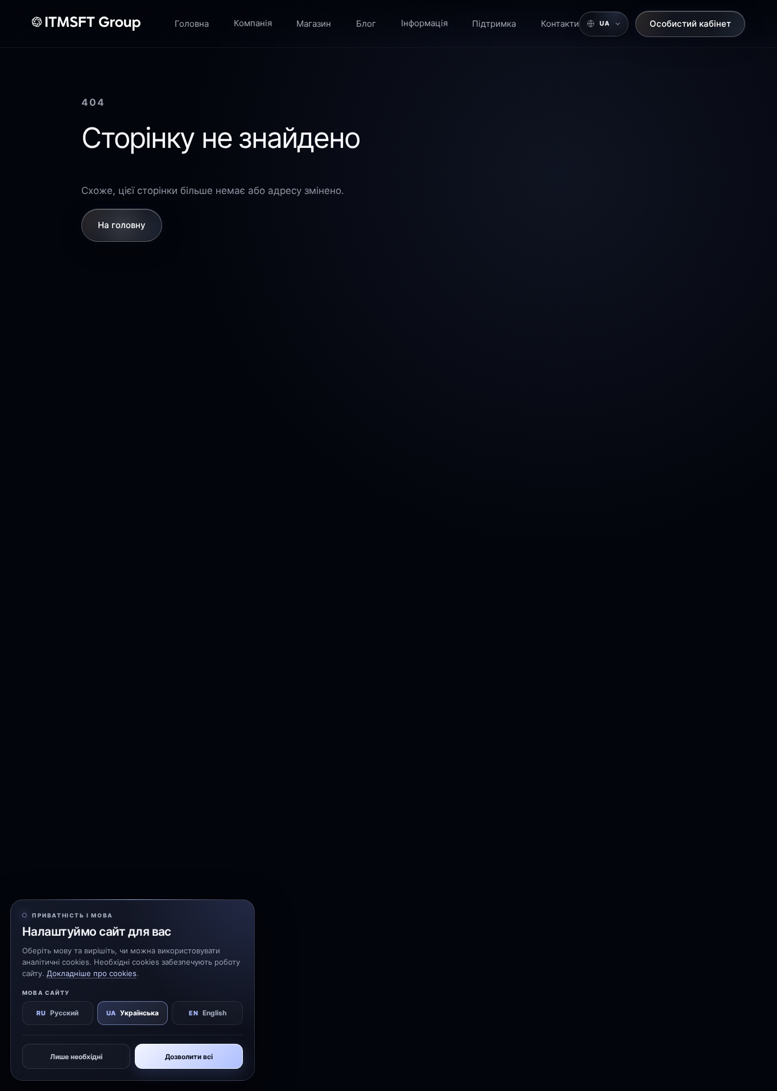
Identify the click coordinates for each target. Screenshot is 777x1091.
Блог (366, 23)
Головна (192, 23)
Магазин (313, 23)
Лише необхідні (76, 1056)
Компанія (253, 23)
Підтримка (494, 23)
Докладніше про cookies (92, 973)
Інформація (424, 23)
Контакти (560, 23)
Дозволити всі (189, 1056)
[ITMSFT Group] (86, 23)
